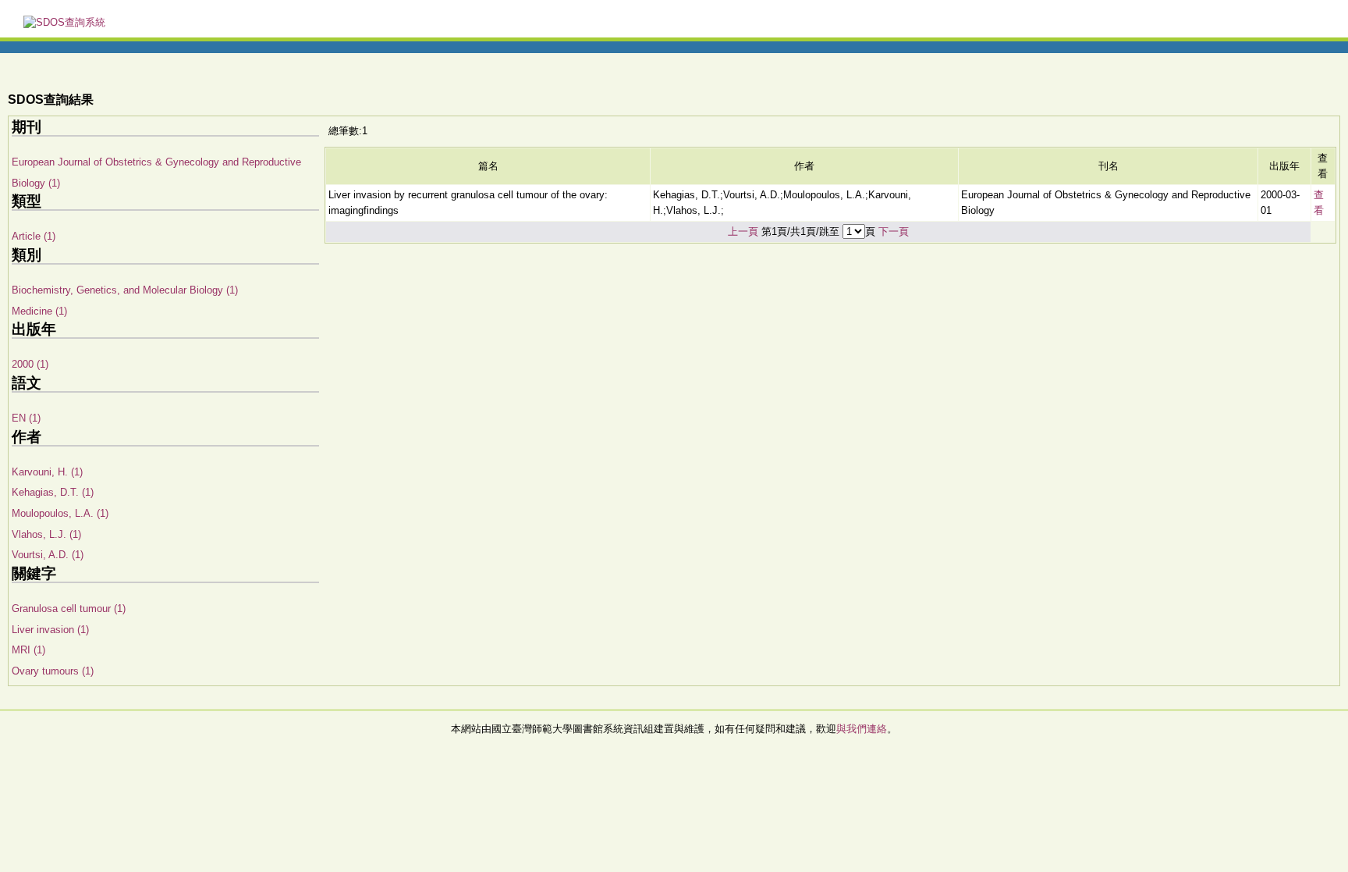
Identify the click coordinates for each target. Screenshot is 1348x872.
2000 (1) (30, 364)
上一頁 (743, 231)
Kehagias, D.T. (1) (53, 492)
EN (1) (26, 418)
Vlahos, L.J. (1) (46, 534)
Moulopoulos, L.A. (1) (60, 513)
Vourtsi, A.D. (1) (47, 555)
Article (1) (33, 236)
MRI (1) (28, 650)
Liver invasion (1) (50, 629)
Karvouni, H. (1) (47, 472)
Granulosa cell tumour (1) (69, 608)
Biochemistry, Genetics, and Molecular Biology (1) (125, 290)
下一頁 (893, 231)
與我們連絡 (861, 729)
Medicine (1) (39, 311)
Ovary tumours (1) (53, 671)
